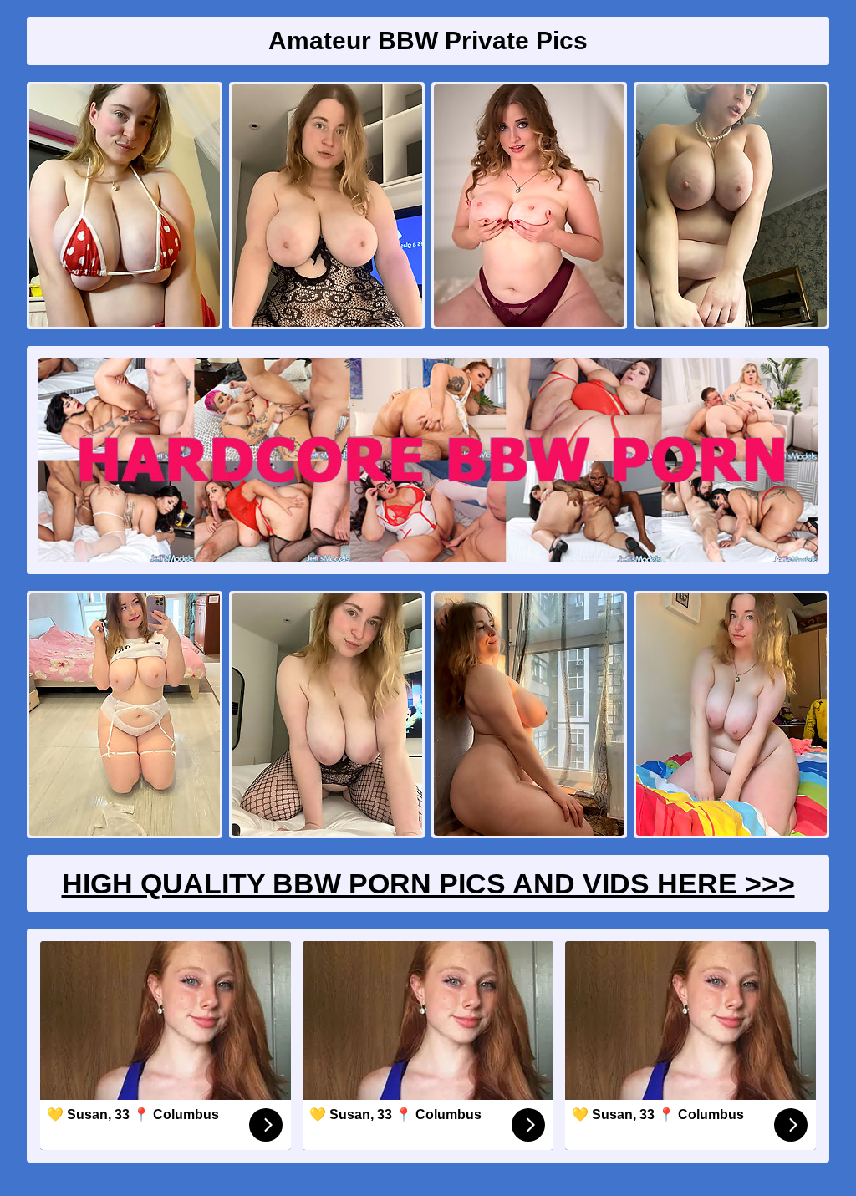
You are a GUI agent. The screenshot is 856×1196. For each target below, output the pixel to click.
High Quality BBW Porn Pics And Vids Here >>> (428, 883)
